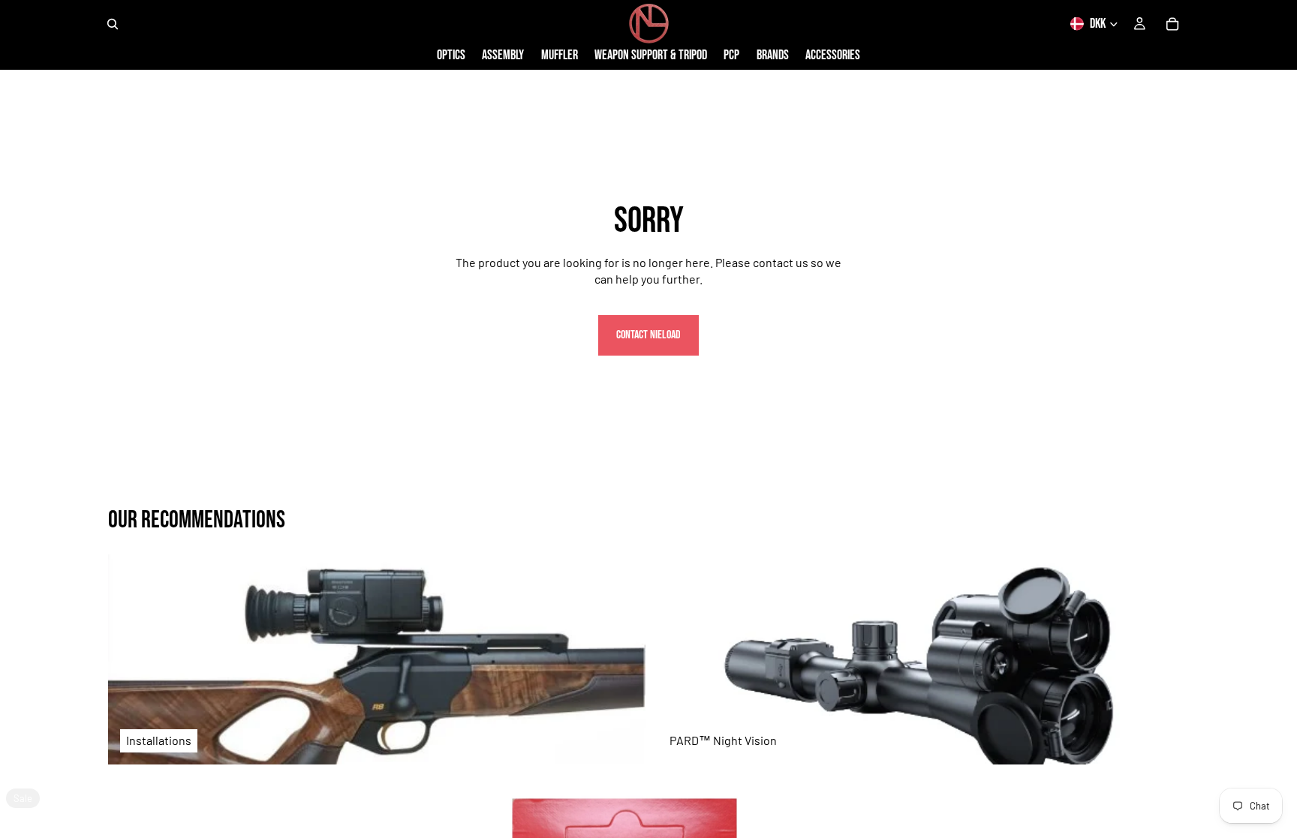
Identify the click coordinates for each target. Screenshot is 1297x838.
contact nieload (648, 335)
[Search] (112, 24)
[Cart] (1172, 24)
